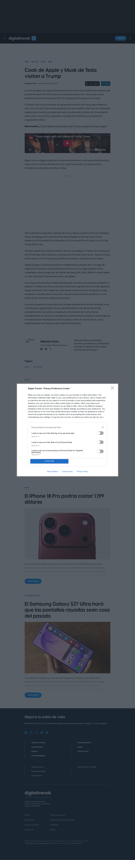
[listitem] (67, 427)
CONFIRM (49, 461)
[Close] (113, 388)
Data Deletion (52, 471)
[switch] (100, 433)
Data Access (67, 471)
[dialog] (67, 430)
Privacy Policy (82, 471)
